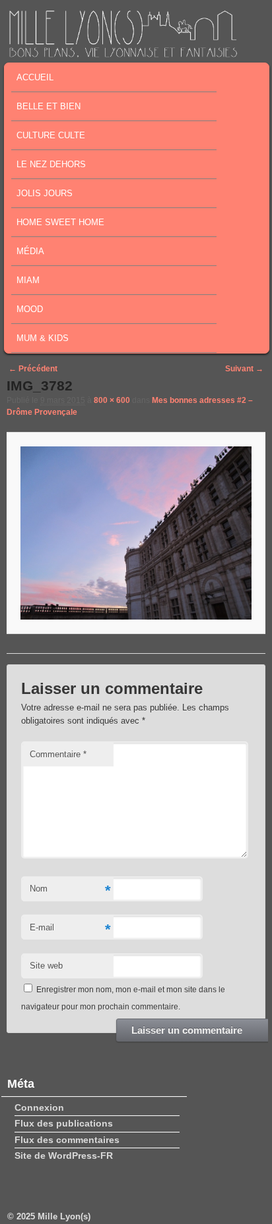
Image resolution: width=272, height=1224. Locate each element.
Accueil (35, 77)
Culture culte (51, 135)
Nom (70, 890)
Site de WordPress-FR (64, 1155)
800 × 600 (112, 400)
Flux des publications (64, 1123)
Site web (46, 966)
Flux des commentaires (67, 1139)
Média (30, 251)
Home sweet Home (60, 222)
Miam (28, 280)
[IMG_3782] (135, 532)
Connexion (39, 1107)
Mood (30, 309)
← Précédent (33, 368)
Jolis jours (45, 193)
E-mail (70, 929)
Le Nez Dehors (51, 164)
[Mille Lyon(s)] (122, 53)
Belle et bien (49, 106)
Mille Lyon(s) (64, 1216)
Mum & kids (43, 338)
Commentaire (58, 754)
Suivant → (244, 368)
